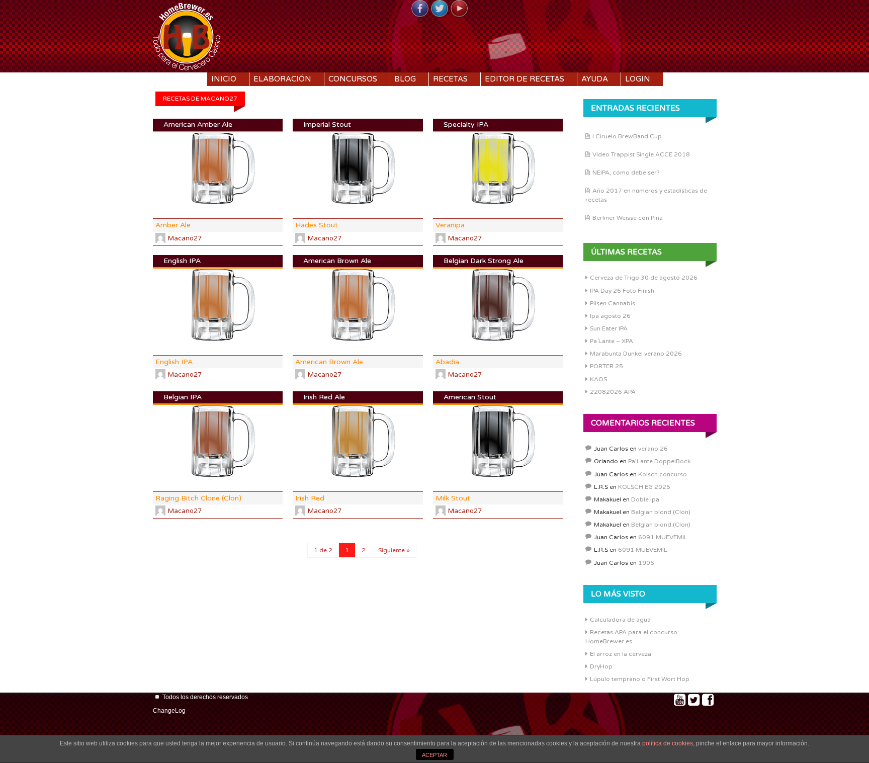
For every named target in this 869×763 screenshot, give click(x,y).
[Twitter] (439, 9)
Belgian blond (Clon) (660, 512)
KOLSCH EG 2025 (644, 486)
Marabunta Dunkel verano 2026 (636, 353)
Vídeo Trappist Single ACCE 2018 (641, 154)
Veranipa (450, 225)
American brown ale (329, 362)
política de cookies (667, 743)
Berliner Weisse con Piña (627, 217)
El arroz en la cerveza (620, 653)
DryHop (601, 666)
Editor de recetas (524, 78)
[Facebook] (420, 9)
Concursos (352, 78)
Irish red (309, 498)
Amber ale (173, 225)
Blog (405, 78)
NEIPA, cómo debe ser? (626, 172)
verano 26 (653, 448)
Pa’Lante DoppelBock (659, 461)
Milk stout (453, 498)
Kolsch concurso (662, 474)
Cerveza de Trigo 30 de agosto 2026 (644, 277)
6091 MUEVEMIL (662, 537)
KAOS (598, 379)
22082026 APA (613, 391)
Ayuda (594, 78)
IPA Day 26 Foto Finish (622, 290)
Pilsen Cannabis (612, 303)
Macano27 (185, 238)
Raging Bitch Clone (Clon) (198, 498)
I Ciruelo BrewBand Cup (627, 136)
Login (637, 78)
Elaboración (282, 78)
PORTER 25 (606, 366)
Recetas (450, 78)
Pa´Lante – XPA (611, 341)
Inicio (223, 78)
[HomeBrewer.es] (186, 35)
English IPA (174, 362)
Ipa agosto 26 (610, 315)
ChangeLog (169, 710)
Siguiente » (394, 550)
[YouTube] (459, 9)
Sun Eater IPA (609, 328)
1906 (646, 562)
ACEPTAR (434, 755)
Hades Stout (316, 225)
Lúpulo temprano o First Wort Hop (639, 679)
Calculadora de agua (620, 619)
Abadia (447, 362)
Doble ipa (645, 499)
